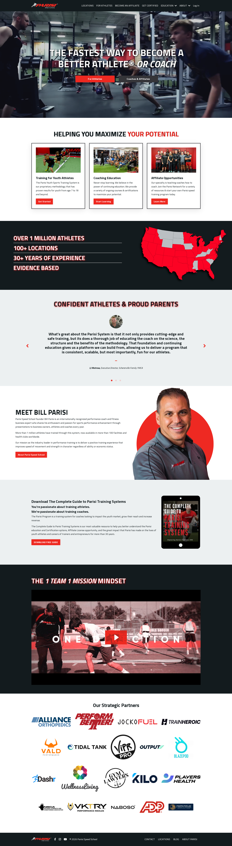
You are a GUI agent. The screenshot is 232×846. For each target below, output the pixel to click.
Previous (27, 346)
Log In (196, 5)
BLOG (176, 839)
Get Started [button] (44, 201)
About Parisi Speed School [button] (31, 454)
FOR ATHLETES (104, 5)
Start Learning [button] (103, 201)
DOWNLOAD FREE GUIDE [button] (46, 542)
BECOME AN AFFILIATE (127, 5)
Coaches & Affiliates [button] (138, 79)
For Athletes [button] (95, 79)
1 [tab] (111, 380)
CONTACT (150, 839)
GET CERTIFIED (150, 5)
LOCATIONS (87, 5)
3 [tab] (120, 380)
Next (204, 346)
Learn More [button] (159, 201)
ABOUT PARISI (189, 839)
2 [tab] (116, 380)
